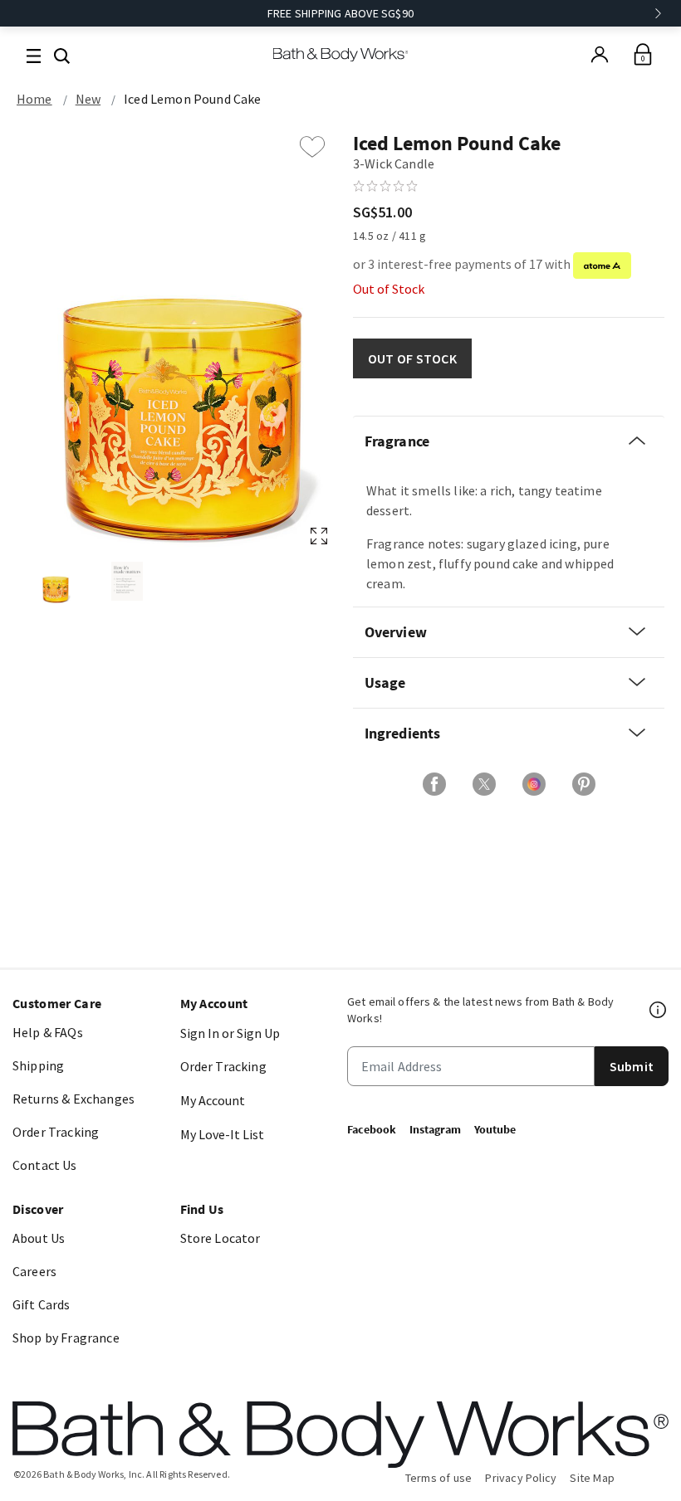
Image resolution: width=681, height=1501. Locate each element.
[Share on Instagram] (534, 784)
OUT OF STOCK (412, 358)
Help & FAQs (47, 1032)
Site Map (592, 1477)
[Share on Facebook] (434, 784)
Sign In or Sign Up (230, 1033)
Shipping (38, 1065)
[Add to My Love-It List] (312, 147)
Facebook (371, 1129)
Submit (632, 1066)
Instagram (435, 1129)
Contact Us (44, 1165)
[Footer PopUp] (658, 1010)
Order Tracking (55, 1131)
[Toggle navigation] (34, 54)
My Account (212, 1100)
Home (34, 98)
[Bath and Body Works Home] (341, 55)
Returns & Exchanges (73, 1098)
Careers (34, 1271)
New (88, 98)
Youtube (495, 1129)
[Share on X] (484, 784)
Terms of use (439, 1477)
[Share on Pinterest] (583, 784)
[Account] (599, 54)
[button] (62, 54)
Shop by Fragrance (66, 1337)
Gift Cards (41, 1304)
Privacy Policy (520, 1477)
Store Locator (220, 1238)
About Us (38, 1238)
